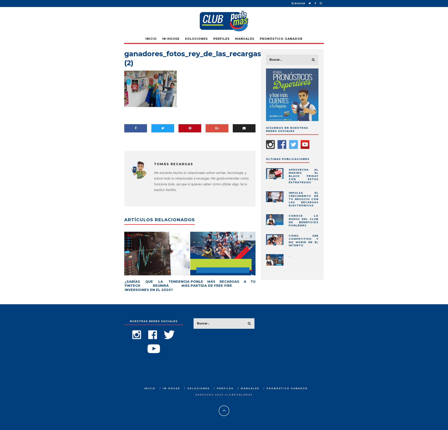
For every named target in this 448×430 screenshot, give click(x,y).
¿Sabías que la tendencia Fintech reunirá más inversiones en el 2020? (157, 286)
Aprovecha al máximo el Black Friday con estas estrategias (303, 176)
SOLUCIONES (196, 38)
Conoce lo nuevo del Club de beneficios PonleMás (303, 220)
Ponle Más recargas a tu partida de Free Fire (223, 284)
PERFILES (221, 38)
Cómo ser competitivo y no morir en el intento (303, 240)
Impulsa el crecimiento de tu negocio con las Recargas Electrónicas (303, 199)
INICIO (151, 38)
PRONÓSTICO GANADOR (281, 38)
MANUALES (244, 38)
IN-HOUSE (171, 38)
